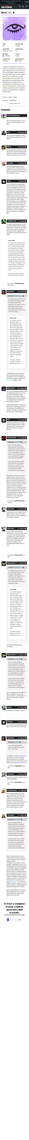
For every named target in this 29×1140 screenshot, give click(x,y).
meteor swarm (22, 155)
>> (23, 296)
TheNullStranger (18, 296)
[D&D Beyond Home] (6, 6)
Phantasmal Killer (22, 755)
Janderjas (16, 742)
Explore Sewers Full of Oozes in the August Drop (11, 1)
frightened (10, 78)
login (17, 907)
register (11, 910)
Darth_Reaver (17, 442)
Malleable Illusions (14, 881)
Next (19, 919)
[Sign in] (23, 6)
